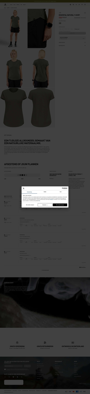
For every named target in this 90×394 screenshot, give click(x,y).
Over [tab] (61, 191)
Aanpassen (44, 204)
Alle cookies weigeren (30, 204)
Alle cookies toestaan (60, 204)
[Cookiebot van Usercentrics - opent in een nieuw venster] (62, 188)
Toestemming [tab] (29, 191)
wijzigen (51, 199)
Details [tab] (45, 191)
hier (39, 200)
